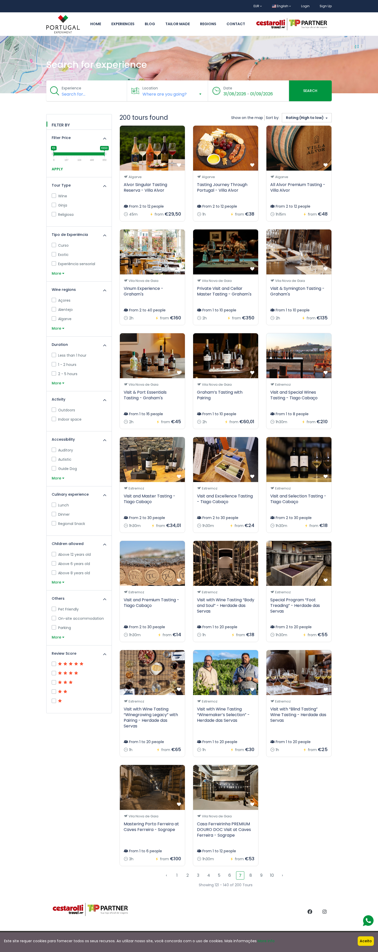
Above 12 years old (74, 554)
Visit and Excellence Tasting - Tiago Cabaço (225, 499)
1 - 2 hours (67, 364)
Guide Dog (67, 468)
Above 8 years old (74, 573)
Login (305, 6)
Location (150, 88)
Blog (150, 23)
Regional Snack (71, 523)
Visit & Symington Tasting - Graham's (297, 291)
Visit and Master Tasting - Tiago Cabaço (149, 499)
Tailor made (177, 23)
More (57, 273)
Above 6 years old (74, 563)
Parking (64, 627)
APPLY (57, 169)
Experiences (122, 23)
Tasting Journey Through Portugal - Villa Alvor (222, 187)
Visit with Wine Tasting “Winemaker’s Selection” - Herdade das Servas (223, 714)
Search (310, 90)
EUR (257, 6)
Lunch (63, 505)
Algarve (64, 318)
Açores (64, 300)
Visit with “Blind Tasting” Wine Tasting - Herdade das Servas (298, 714)
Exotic (63, 254)
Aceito (366, 941)
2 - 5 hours (67, 373)
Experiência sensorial (76, 263)
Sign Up (326, 6)
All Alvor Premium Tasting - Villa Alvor (297, 187)
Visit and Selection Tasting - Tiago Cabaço (298, 499)
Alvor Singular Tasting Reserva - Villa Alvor (145, 187)
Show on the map (247, 117)
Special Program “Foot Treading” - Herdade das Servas (295, 605)
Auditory (65, 450)
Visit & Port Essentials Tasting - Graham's (145, 395)
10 (272, 875)
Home (95, 23)
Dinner (64, 514)
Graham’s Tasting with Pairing (219, 395)
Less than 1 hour (72, 355)
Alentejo (65, 309)
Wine (62, 196)
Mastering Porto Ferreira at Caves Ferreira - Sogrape (151, 827)
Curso (63, 245)
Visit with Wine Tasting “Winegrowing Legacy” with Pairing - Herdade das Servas (151, 717)
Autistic (64, 459)
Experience (71, 88)
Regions (208, 23)
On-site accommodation (81, 618)
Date (227, 88)
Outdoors (66, 410)
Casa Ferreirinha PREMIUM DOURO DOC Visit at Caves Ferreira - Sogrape (224, 829)
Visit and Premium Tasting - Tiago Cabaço (151, 602)
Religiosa (66, 214)
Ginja (62, 205)
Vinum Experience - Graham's (143, 291)
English (282, 6)
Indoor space (70, 419)
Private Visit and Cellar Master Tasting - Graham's (224, 291)
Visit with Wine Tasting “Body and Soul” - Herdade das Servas (225, 605)
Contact (236, 23)
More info (266, 941)
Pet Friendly (68, 609)
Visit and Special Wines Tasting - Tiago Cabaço (294, 395)
